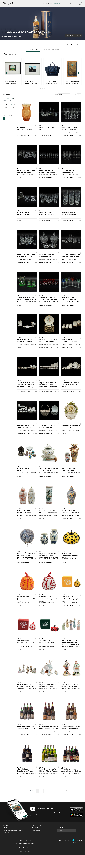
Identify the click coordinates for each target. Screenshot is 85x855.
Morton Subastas (8, 3)
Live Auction (9, 29)
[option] (12, 71)
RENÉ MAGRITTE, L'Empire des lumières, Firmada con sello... (32, 82)
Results (5, 827)
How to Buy (45, 3)
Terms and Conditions (21, 843)
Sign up (62, 3)
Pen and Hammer (35, 830)
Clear (12, 104)
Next (67, 791)
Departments (38, 3)
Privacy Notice (31, 843)
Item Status (6, 104)
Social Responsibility (74, 3)
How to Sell (50, 3)
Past (10, 107)
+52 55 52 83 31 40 (26, 840)
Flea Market (33, 829)
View (75, 94)
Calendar (5, 825)
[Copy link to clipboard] (68, 45)
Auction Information (51, 49)
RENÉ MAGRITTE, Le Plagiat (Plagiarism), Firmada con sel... (11, 82)
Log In (65, 3)
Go (4, 118)
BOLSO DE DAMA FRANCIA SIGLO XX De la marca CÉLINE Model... (52, 82)
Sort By (56, 94)
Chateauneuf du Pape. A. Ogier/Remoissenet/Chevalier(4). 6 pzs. (51, 728)
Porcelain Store (34, 827)
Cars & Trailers (34, 832)
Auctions (31, 3)
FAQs (4, 829)
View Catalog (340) (72, 35)
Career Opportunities (36, 825)
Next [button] (78, 73)
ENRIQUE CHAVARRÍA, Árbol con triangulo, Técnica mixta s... (72, 82)
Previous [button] (6, 73)
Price (4, 112)
